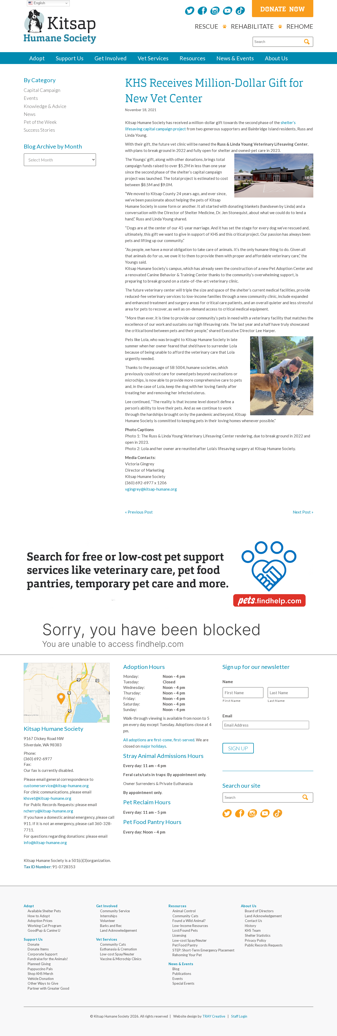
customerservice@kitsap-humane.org (56, 785)
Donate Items (38, 949)
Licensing (179, 935)
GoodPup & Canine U (44, 930)
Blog (175, 969)
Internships (108, 916)
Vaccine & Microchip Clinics (120, 959)
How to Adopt (39, 916)
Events (31, 98)
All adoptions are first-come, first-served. (159, 739)
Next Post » (303, 512)
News (30, 114)
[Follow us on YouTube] (227, 11)
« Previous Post (139, 512)
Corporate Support (42, 954)
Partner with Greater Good (48, 988)
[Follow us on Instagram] (215, 11)
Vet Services (153, 58)
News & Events (235, 58)
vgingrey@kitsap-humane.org (151, 489)
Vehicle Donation (41, 978)
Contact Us (253, 921)
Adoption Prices (40, 921)
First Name (232, 701)
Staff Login (239, 1016)
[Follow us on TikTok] (240, 11)
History (250, 926)
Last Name (276, 701)
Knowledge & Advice (45, 106)
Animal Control (184, 911)
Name (227, 681)
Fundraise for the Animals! (48, 959)
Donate (33, 944)
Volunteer (107, 921)
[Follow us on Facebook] (202, 11)
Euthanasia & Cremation (118, 949)
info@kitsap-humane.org (45, 842)
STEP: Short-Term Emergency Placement (203, 950)
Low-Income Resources (190, 926)
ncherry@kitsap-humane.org (48, 810)
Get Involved (111, 58)
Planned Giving (39, 964)
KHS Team (253, 930)
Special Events (183, 983)
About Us (276, 58)
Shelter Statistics (257, 935)
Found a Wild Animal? (189, 921)
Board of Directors (259, 911)
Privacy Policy (255, 940)
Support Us (69, 58)
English (39, 3)
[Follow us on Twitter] (189, 11)
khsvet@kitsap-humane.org (47, 798)
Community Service (115, 911)
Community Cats (113, 944)
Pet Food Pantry (185, 945)
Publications (181, 973)
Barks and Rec (111, 926)
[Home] (60, 38)
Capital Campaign (42, 90)
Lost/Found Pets (185, 930)
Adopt (37, 58)
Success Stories (39, 130)
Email (227, 715)
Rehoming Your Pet (187, 955)
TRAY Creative (213, 1016)
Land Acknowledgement (118, 930)
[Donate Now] (282, 8)
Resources (192, 58)
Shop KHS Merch (40, 973)
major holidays (153, 746)
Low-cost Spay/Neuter (117, 954)
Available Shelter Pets (44, 911)
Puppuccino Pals (40, 969)
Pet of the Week (40, 122)
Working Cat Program (44, 926)
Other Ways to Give (43, 983)
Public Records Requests (264, 945)
